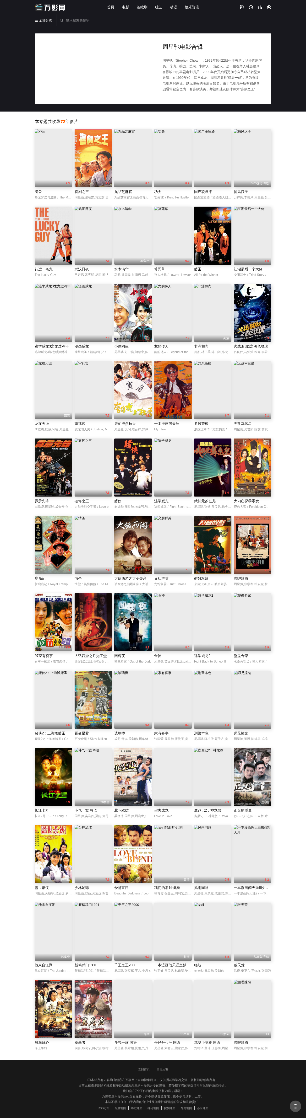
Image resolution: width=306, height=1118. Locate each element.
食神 (157, 656)
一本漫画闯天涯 (166, 424)
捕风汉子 (241, 192)
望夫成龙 (161, 810)
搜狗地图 (169, 1108)
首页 (110, 7)
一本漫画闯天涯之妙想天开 (175, 965)
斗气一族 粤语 (86, 810)
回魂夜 (119, 656)
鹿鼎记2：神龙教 (207, 810)
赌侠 (117, 501)
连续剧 (142, 7)
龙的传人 (161, 346)
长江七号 (42, 810)
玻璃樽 (119, 733)
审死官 (80, 424)
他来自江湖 (44, 965)
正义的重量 (243, 810)
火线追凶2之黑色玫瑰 (251, 346)
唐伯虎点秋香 (125, 424)
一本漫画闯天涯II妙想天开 (254, 888)
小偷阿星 (121, 346)
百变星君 (82, 733)
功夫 (157, 192)
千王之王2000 (125, 965)
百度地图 (120, 1108)
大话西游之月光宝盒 (91, 656)
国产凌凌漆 (203, 192)
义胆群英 (161, 578)
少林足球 (82, 888)
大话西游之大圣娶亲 (130, 578)
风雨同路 (201, 888)
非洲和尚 (201, 346)
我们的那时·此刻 (167, 888)
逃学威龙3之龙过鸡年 (52, 346)
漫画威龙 (82, 346)
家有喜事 (161, 733)
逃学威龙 (161, 501)
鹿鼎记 (40, 578)
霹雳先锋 (42, 501)
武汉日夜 (82, 269)
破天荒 (239, 965)
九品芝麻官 (123, 192)
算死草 (159, 269)
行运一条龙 (44, 269)
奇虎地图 (186, 1108)
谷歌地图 (136, 1108)
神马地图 (153, 1108)
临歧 (197, 965)
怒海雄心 (42, 1042)
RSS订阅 (103, 1108)
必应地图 (202, 1108)
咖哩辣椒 (241, 1042)
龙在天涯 (42, 424)
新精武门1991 (86, 965)
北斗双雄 (121, 810)
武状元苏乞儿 (205, 501)
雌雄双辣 (201, 578)
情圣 (78, 578)
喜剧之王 (82, 192)
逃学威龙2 (202, 656)
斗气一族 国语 (125, 1042)
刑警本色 (201, 733)
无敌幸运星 (243, 424)
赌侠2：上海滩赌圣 (50, 733)
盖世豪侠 (42, 888)
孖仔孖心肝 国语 (167, 1042)
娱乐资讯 (192, 7)
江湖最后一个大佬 (248, 269)
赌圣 (197, 269)
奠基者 (80, 1042)
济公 (38, 192)
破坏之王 (82, 501)
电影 (125, 7)
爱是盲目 (121, 888)
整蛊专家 (241, 656)
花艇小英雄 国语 (207, 1042)
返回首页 (144, 1069)
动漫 (173, 7)
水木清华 (121, 269)
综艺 (158, 7)
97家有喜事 (44, 656)
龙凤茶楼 (201, 424)
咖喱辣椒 (241, 578)
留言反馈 (162, 1069)
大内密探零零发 (246, 501)
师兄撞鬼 (241, 733)
